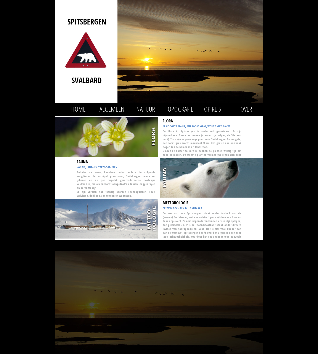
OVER (246, 109)
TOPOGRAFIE (179, 109)
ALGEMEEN (112, 109)
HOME (78, 109)
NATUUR (145, 109)
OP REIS (212, 109)
